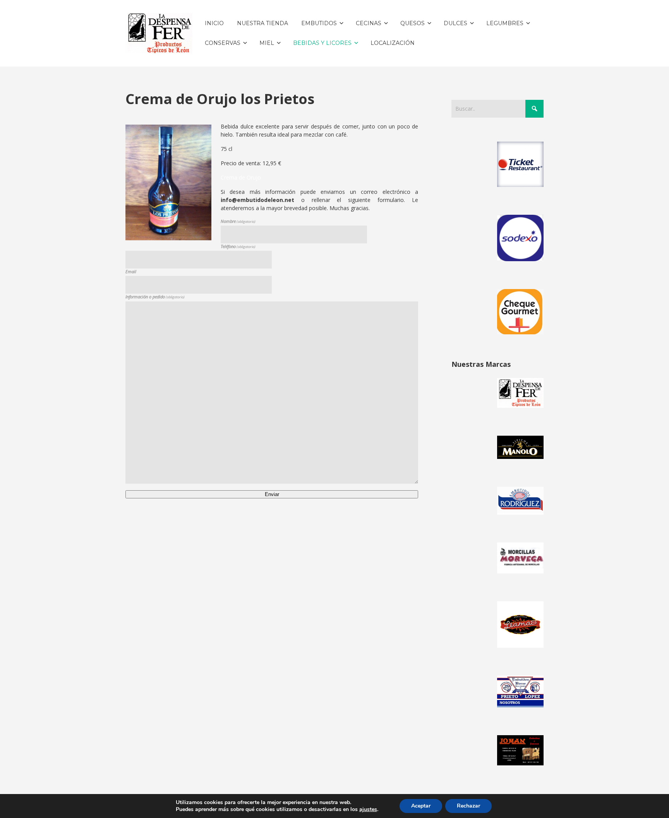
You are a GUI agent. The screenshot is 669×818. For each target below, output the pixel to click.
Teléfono (238, 246)
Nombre (238, 221)
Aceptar (421, 805)
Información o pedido (155, 296)
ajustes (368, 809)
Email (130, 271)
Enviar (272, 494)
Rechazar (468, 805)
